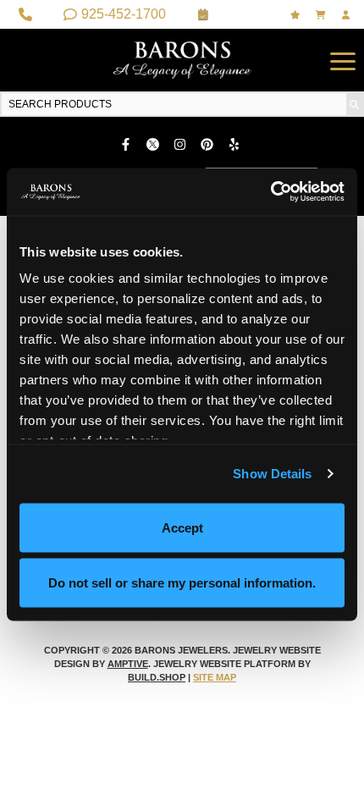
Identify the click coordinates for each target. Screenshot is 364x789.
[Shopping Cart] (322, 14)
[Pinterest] (209, 144)
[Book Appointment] (205, 14)
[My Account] (348, 14)
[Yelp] (236, 144)
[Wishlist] (297, 14)
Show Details (272, 473)
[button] (343, 60)
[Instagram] (182, 144)
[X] (154, 144)
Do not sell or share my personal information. (182, 583)
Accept (182, 527)
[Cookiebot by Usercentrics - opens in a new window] (270, 192)
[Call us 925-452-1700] (27, 14)
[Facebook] (127, 144)
